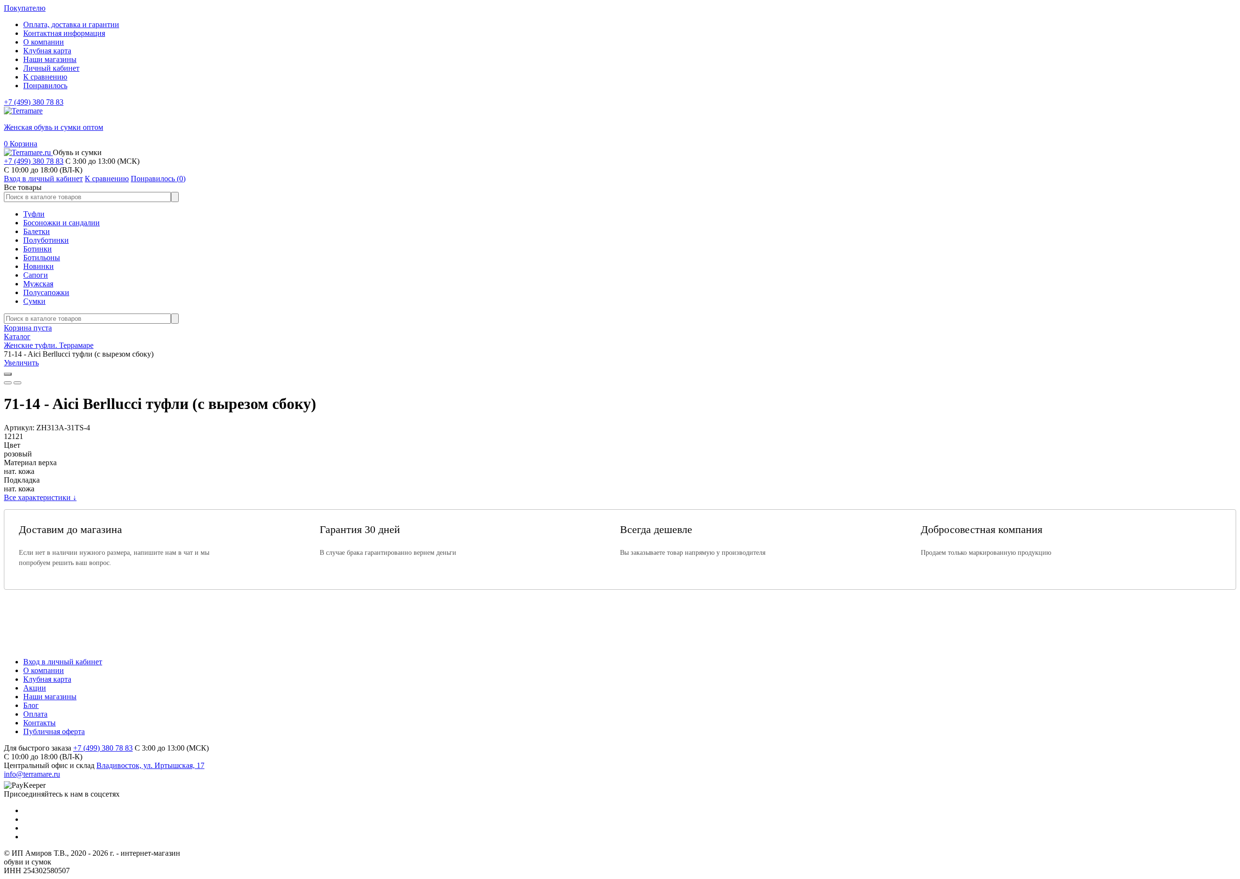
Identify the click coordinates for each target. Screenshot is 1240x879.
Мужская (38, 284)
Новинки (38, 266)
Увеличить (21, 363)
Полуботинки (46, 240)
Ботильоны (41, 257)
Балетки (36, 231)
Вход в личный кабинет (62, 662)
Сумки (34, 301)
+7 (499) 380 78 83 (33, 102)
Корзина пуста (28, 328)
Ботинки (37, 249)
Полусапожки (46, 292)
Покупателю (25, 8)
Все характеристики (40, 497)
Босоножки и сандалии (61, 223)
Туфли (34, 214)
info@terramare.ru (32, 774)
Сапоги (35, 275)
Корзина (20, 144)
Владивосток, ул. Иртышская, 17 (150, 765)
